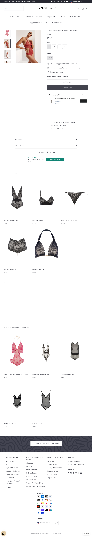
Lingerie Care (51, 478)
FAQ (7, 464)
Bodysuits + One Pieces (69, 30)
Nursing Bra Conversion (55, 468)
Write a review (55, 159)
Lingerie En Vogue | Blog (34, 483)
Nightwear (51, 16)
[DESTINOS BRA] (45, 202)
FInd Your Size (52, 474)
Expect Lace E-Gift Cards (35, 486)
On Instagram (31, 480)
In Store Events (31, 473)
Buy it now (68, 88)
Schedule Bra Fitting (29, 1)
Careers (29, 466)
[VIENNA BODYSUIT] (74, 356)
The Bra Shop (57, 22)
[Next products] (86, 95)
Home (49, 30)
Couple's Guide (52, 471)
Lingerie (39, 16)
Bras (19, 16)
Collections (56, 30)
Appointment (35, 22)
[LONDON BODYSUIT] (17, 405)
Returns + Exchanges (13, 471)
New (12, 16)
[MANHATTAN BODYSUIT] (45, 356)
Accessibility (10, 478)
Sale (46, 22)
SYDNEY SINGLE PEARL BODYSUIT (65, 99)
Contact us (10, 461)
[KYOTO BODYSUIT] (45, 405)
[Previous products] (82, 95)
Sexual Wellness (74, 16)
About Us (29, 463)
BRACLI (15, 174)
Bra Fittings (51, 461)
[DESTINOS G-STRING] (74, 202)
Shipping (50, 76)
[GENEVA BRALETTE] (45, 251)
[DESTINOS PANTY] (17, 251)
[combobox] (14, 8)
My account (10, 487)
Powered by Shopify (56, 533)
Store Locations (32, 470)
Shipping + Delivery (12, 474)
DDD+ (62, 16)
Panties (28, 16)
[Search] (21, 8)
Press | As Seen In (32, 476)
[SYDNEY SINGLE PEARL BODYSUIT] (10, 303)
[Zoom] (28, 46)
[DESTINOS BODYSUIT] (17, 202)
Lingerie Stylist (52, 464)
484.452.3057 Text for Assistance (13, 482)
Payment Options (12, 468)
